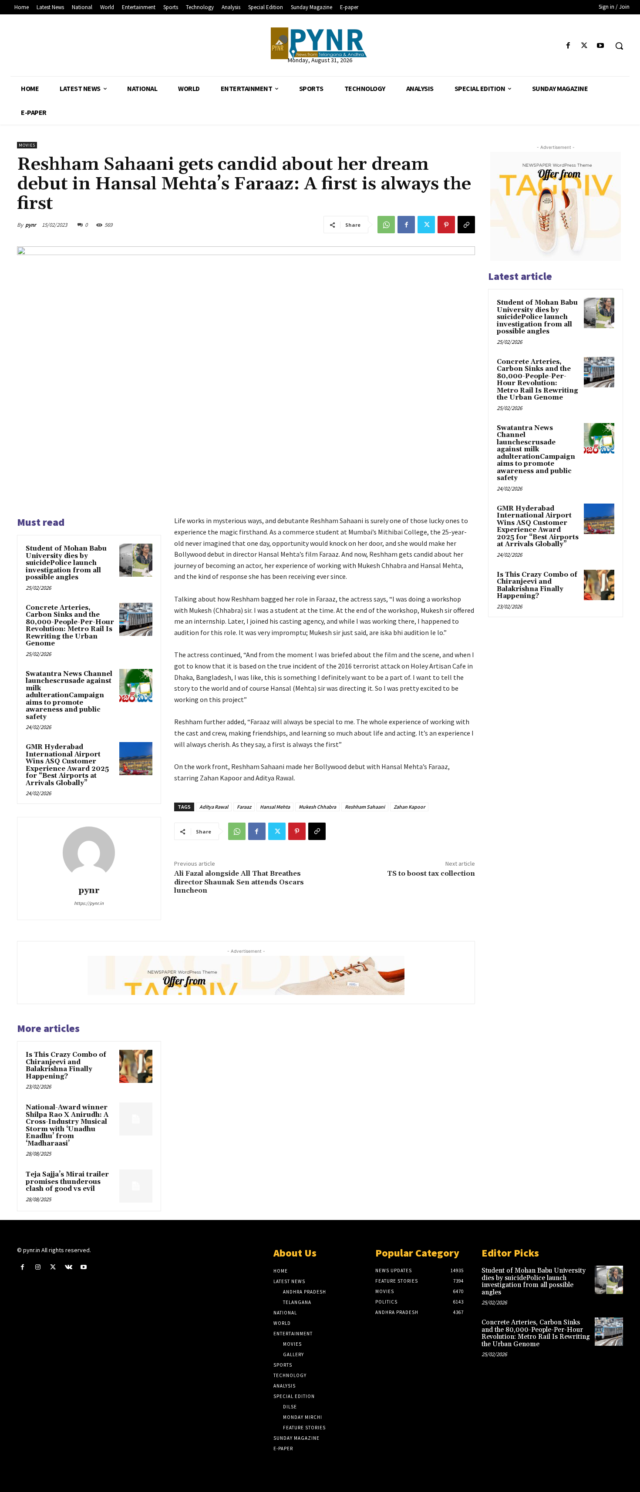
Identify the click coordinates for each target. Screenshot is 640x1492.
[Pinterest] (446, 224)
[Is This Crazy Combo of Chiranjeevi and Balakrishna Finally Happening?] (135, 1066)
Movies (27, 145)
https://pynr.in (89, 903)
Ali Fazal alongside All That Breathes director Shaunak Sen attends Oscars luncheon (239, 881)
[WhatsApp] (386, 224)
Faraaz (244, 806)
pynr (30, 225)
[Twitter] (584, 46)
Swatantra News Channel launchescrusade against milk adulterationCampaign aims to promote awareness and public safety (69, 695)
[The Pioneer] (320, 43)
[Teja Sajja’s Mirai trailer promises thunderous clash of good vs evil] (135, 1186)
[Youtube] (600, 46)
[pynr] (89, 853)
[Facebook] (568, 46)
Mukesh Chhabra (317, 806)
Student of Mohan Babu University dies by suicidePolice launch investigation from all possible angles (66, 562)
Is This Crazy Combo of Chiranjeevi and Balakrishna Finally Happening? (66, 1066)
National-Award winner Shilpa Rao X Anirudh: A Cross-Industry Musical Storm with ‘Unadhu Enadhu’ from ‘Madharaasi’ (67, 1125)
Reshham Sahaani (365, 806)
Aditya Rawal (213, 806)
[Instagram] (37, 1267)
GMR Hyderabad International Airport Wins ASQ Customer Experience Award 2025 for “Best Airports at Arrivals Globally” (67, 765)
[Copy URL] (466, 224)
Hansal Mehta (275, 806)
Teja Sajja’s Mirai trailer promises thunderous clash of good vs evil (67, 1181)
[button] (619, 45)
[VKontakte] (68, 1267)
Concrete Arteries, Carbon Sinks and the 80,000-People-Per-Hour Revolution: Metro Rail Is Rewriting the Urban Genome (70, 626)
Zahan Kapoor (409, 806)
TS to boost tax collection (431, 873)
